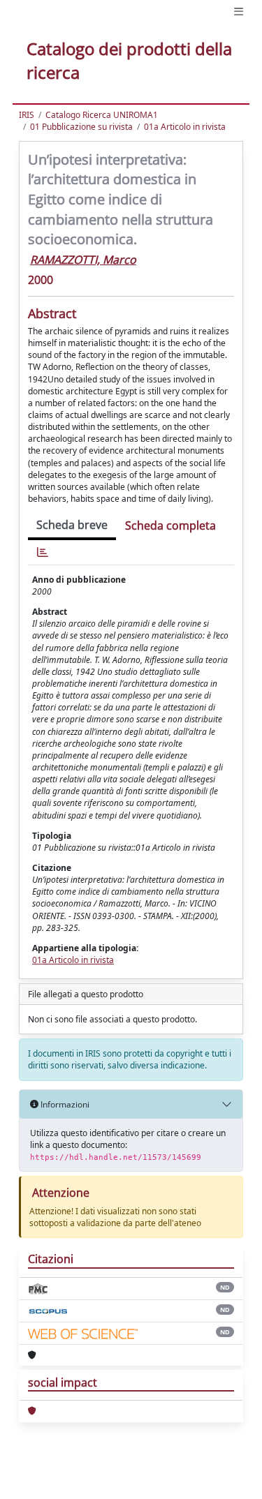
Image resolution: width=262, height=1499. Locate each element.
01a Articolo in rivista (185, 127)
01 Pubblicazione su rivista (81, 127)
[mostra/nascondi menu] (238, 11)
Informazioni (63, 1104)
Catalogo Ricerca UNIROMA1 (101, 115)
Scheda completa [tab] (170, 525)
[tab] (42, 552)
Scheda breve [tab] (72, 524)
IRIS (26, 115)
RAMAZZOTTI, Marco (83, 259)
